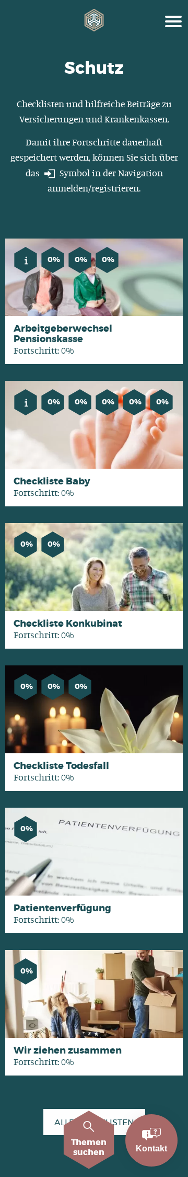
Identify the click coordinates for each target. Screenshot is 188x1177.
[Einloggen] (49, 173)
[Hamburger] (173, 20)
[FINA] (94, 20)
